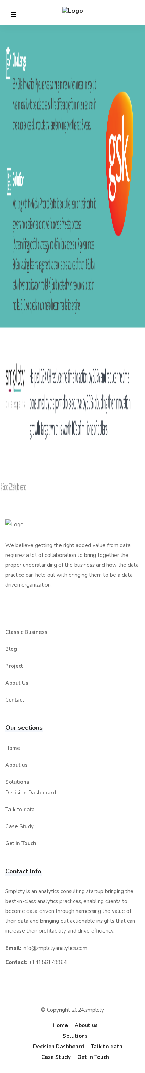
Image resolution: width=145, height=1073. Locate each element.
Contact (14, 699)
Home (12, 748)
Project (14, 665)
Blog (11, 649)
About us (16, 765)
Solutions (17, 782)
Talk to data (20, 809)
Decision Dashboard (30, 792)
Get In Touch (20, 843)
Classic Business (26, 632)
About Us (17, 682)
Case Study (19, 826)
